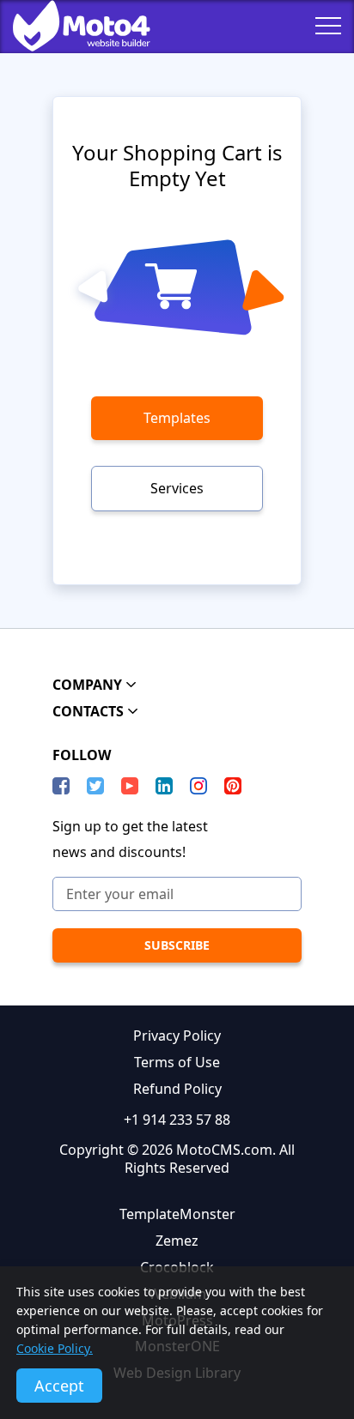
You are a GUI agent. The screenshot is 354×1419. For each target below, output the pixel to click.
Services (177, 488)
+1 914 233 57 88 (177, 1119)
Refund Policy (177, 1088)
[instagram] (198, 785)
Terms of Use (177, 1062)
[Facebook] (61, 785)
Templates (177, 417)
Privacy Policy (177, 1035)
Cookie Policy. (54, 1348)
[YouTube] (129, 785)
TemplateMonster (177, 1214)
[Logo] (69, 25)
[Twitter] (95, 785)
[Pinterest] (232, 785)
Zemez (177, 1240)
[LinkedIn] (164, 785)
